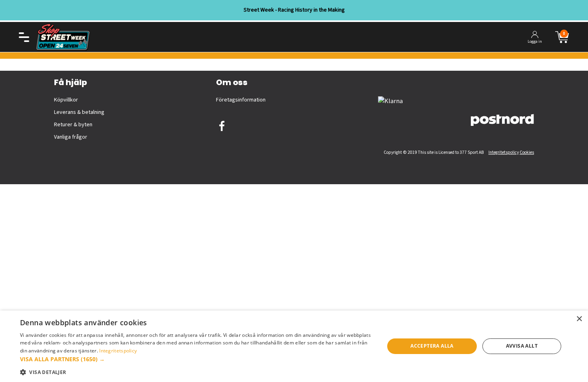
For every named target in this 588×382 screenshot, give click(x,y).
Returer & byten (73, 125)
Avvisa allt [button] (522, 345)
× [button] (579, 319)
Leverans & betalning (79, 112)
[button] (197, 359)
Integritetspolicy (503, 152)
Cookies (527, 152)
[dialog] (294, 346)
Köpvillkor (66, 100)
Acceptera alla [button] (432, 345)
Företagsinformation (241, 100)
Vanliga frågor (70, 137)
